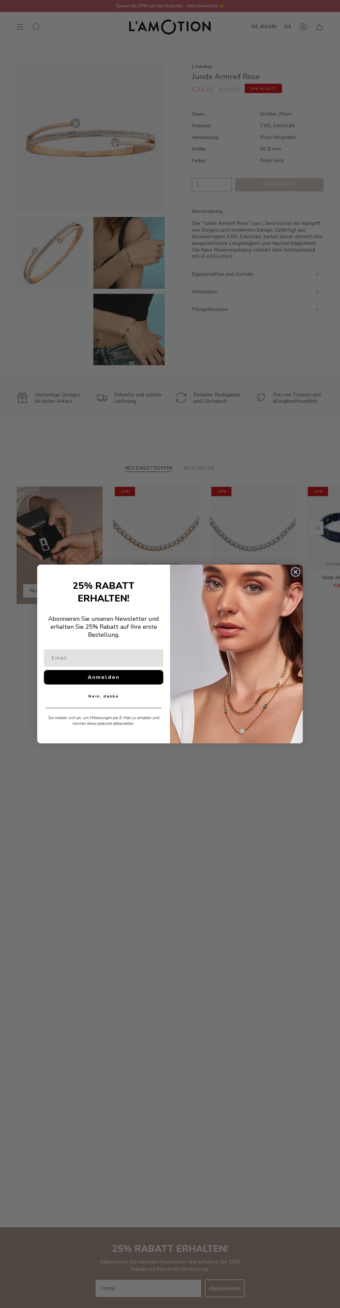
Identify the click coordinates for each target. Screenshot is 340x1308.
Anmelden (104, 677)
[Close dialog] (295, 572)
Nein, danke (103, 696)
